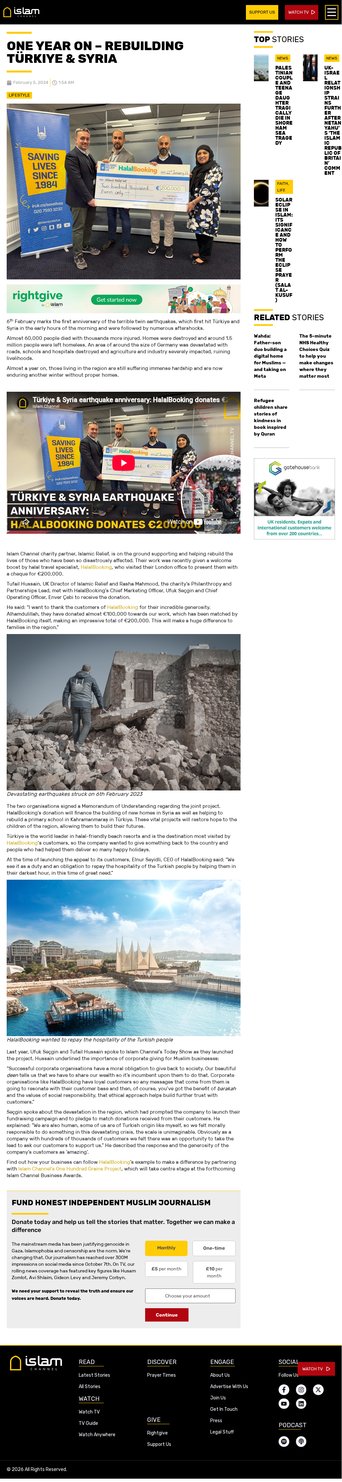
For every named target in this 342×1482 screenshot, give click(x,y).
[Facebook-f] (284, 1389)
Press (216, 1421)
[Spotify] (284, 1441)
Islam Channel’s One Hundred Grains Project (69, 1168)
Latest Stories (94, 1375)
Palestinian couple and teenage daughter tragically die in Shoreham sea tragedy (284, 105)
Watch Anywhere (97, 1435)
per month (166, 1269)
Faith (282, 183)
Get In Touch (224, 1409)
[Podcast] (301, 1441)
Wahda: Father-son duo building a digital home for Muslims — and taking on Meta (270, 356)
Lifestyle (19, 95)
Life (281, 190)
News (282, 58)
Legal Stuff (222, 1432)
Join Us (218, 1398)
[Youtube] (284, 1403)
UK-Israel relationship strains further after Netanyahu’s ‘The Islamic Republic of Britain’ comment (333, 120)
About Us (220, 1375)
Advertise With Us (229, 1386)
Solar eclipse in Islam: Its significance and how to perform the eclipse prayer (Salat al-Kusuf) (284, 250)
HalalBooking (96, 567)
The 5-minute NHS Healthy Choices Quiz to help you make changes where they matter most (316, 356)
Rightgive (157, 1433)
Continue (167, 1315)
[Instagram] (301, 1389)
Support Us (159, 1444)
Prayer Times (161, 1375)
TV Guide (88, 1423)
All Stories (89, 1386)
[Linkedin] (301, 1403)
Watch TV (89, 1412)
